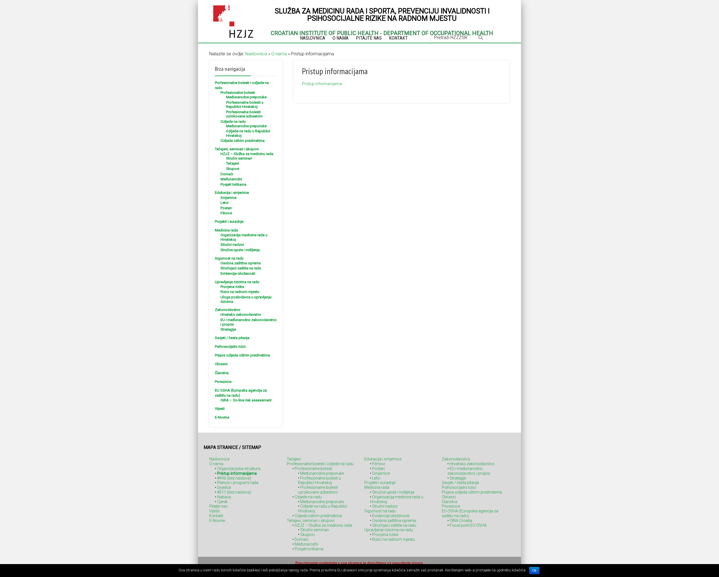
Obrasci (221, 364)
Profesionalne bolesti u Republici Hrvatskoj (244, 104)
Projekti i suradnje (229, 221)
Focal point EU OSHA (468, 525)
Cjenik (222, 501)
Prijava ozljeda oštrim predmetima (242, 355)
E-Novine (222, 417)
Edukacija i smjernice (232, 192)
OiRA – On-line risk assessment (246, 400)
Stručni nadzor (232, 244)
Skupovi (232, 169)
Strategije (228, 329)
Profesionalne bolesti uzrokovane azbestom (244, 114)
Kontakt (216, 516)
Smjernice (228, 198)
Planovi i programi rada (237, 482)
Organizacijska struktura (238, 468)
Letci (224, 203)
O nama (279, 53)
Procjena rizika (232, 287)
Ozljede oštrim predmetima (242, 140)
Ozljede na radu (233, 121)
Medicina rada (226, 230)
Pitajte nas (218, 506)
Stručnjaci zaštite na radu (240, 268)
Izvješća (224, 487)
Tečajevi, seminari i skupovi (237, 149)
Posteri (226, 208)
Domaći (226, 174)
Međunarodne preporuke (246, 97)
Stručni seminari (239, 158)
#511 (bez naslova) (234, 492)
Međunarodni (231, 179)
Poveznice (223, 382)
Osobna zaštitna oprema (240, 263)
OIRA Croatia (461, 520)
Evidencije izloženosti (237, 273)
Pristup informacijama (322, 83)
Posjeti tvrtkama (233, 184)
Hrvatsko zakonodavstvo (240, 314)
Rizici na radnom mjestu (239, 292)
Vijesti (220, 408)
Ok (534, 571)
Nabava (224, 497)
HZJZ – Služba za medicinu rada (246, 154)
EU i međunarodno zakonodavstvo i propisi (468, 471)
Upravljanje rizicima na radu (237, 282)
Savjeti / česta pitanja (232, 338)
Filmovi (226, 213)
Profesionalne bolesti (237, 92)
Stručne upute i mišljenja (240, 250)
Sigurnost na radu (229, 258)
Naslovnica (256, 53)
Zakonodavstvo (227, 310)
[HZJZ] (233, 20)
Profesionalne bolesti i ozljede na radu (320, 464)
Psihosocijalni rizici (230, 346)
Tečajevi (232, 163)
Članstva (222, 373)
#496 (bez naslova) (234, 478)
